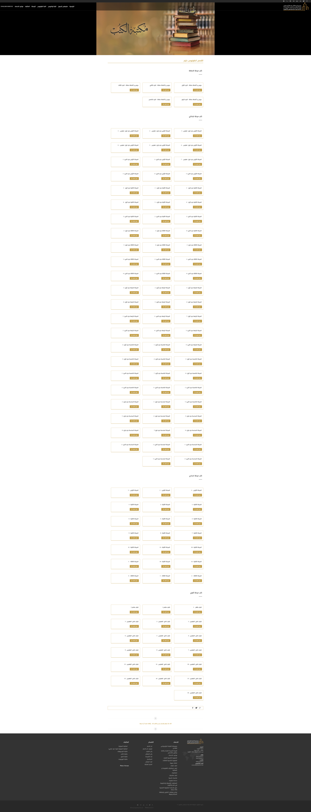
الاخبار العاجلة (148, 764)
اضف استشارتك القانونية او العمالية (169, 769)
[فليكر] (293, 1)
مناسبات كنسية (173, 778)
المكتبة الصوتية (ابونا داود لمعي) (118, 749)
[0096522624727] (287, 1)
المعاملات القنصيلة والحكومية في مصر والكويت (168, 784)
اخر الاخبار (149, 746)
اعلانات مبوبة (173, 763)
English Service (173, 781)
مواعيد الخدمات (173, 755)
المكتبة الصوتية (123, 746)
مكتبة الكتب (124, 754)
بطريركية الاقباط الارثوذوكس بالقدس (169, 747)
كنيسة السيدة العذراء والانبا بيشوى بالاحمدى (169, 752)
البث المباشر (149, 762)
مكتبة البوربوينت (122, 759)
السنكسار (149, 759)
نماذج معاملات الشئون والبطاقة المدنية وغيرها (168, 793)
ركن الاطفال (148, 754)
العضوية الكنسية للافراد (170, 758)
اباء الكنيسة (148, 757)
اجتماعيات (174, 773)
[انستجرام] (290, 1)
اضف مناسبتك (173, 775)
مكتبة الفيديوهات (122, 751)
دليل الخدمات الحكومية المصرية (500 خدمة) (168, 789)
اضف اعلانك (173, 766)
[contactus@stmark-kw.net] (283, 1)
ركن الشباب (149, 751)
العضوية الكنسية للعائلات (170, 761)
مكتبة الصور (124, 757)
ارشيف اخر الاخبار (147, 749)
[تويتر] (303, 1)
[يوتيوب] (297, 1)
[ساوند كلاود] (300, 1)
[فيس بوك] (307, 1)
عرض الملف (198, 90)
